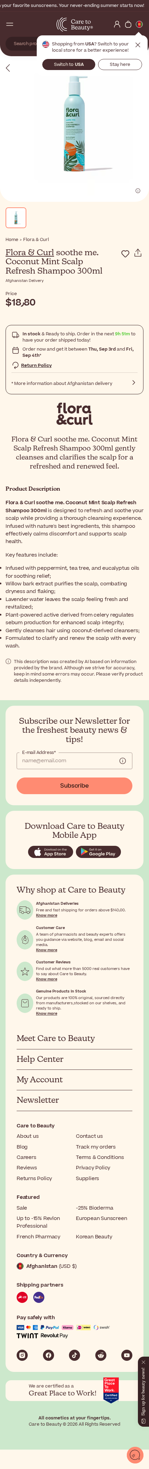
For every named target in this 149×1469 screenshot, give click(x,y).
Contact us (89, 1136)
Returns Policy (34, 1178)
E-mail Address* (39, 752)
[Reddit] (100, 1355)
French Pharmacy (38, 1236)
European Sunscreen (101, 1218)
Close (138, 45)
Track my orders (96, 1147)
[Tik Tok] (74, 1355)
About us (27, 1136)
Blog (22, 1147)
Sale (22, 1208)
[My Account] (117, 24)
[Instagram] (22, 1355)
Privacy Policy (93, 1167)
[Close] (143, 1361)
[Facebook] (48, 1355)
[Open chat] (135, 1455)
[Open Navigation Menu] (10, 24)
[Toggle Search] (21, 24)
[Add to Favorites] (125, 253)
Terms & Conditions (100, 1157)
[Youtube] (126, 1355)
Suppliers (87, 1178)
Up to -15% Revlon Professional (38, 1222)
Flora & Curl (30, 253)
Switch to (69, 64)
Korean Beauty (94, 1236)
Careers (26, 1157)
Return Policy (36, 365)
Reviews (27, 1167)
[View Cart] (128, 24)
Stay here (120, 64)
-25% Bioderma (94, 1208)
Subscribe (74, 786)
